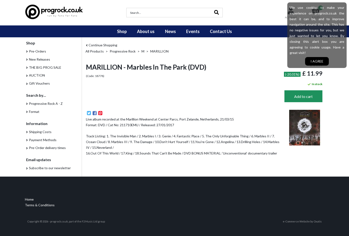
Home (29, 199)
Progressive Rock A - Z (46, 103)
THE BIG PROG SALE (45, 67)
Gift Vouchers (39, 83)
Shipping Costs (40, 132)
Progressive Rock (123, 51)
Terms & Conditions (40, 205)
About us (146, 31)
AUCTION (37, 75)
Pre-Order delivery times (47, 148)
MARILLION (159, 51)
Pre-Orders (37, 51)
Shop (122, 31)
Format (34, 112)
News (170, 31)
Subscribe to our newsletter (50, 168)
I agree (317, 61)
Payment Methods (43, 140)
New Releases (39, 59)
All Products (94, 51)
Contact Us (221, 31)
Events (193, 31)
